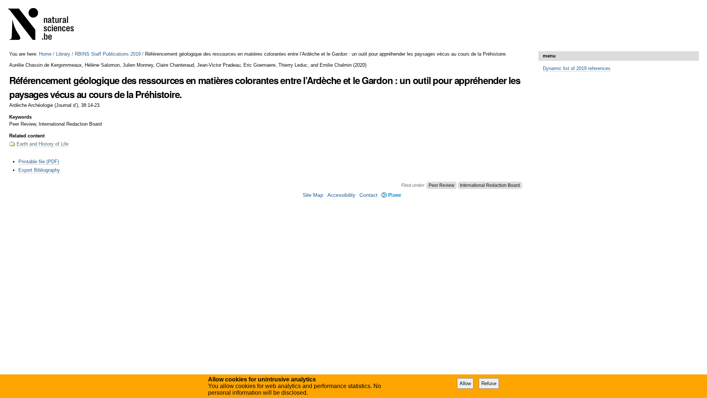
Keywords (20, 117)
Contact (368, 195)
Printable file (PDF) (38, 161)
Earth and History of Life (42, 144)
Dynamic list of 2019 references (577, 68)
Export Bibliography (39, 170)
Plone (391, 195)
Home (45, 54)
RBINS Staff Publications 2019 (108, 54)
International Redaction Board (490, 185)
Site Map (313, 195)
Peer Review (441, 185)
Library (63, 54)
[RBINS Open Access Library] (45, 25)
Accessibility (341, 195)
